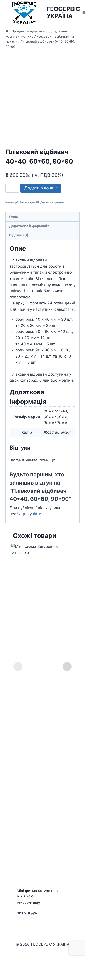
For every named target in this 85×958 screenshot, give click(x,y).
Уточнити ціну (28, 903)
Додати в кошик (40, 188)
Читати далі (28, 913)
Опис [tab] (13, 217)
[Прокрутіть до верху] (81, 942)
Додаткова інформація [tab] (29, 226)
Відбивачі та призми (50, 202)
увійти (35, 514)
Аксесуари (27, 202)
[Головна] (7, 31)
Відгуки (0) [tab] (18, 235)
